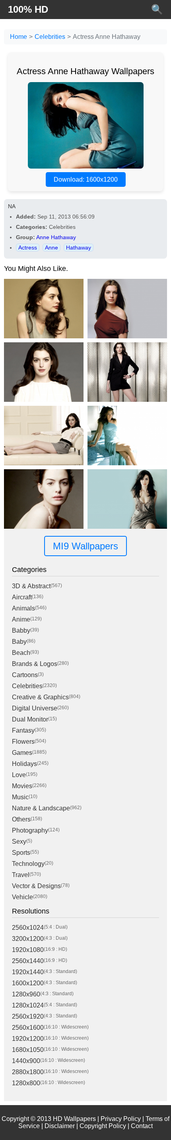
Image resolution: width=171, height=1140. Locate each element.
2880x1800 (28, 1072)
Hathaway (78, 247)
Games (22, 752)
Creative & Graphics (40, 697)
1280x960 (26, 994)
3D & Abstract (31, 586)
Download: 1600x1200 (86, 179)
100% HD (28, 9)
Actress (27, 247)
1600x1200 (28, 983)
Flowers (23, 741)
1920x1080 (28, 949)
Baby (19, 641)
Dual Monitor (30, 719)
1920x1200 (28, 1038)
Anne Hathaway (56, 237)
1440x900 (26, 1060)
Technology (28, 863)
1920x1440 (28, 972)
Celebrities (50, 36)
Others (21, 819)
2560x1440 (28, 961)
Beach (21, 652)
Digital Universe (34, 708)
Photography (30, 830)
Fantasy (23, 730)
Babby (21, 630)
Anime (21, 619)
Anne (51, 247)
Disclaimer (60, 1126)
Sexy (19, 841)
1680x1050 (28, 1049)
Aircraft (22, 597)
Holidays (24, 763)
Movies (22, 786)
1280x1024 (28, 1005)
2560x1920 (28, 1016)
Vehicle (22, 897)
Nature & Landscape (41, 808)
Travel (20, 874)
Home (18, 36)
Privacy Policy (121, 1118)
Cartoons (25, 675)
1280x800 (26, 1083)
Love (19, 775)
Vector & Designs (36, 886)
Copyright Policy (103, 1126)
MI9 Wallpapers (85, 546)
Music (20, 797)
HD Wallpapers (74, 1118)
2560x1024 (28, 927)
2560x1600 (28, 1027)
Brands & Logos (34, 663)
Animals (23, 608)
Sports (21, 852)
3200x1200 (28, 938)
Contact (142, 1126)
